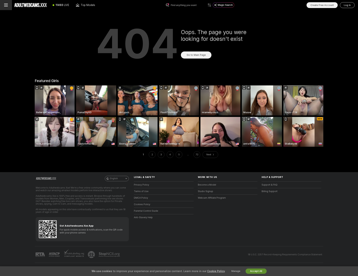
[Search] (209, 5)
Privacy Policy (141, 185)
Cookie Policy (216, 271)
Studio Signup (205, 191)
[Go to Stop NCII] (110, 254)
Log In (347, 5)
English (114, 178)
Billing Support (269, 191)
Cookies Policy (142, 204)
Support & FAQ (269, 185)
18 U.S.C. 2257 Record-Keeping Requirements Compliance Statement (285, 254)
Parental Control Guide (146, 211)
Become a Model (207, 185)
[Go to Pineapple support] (92, 254)
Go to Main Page (196, 55)
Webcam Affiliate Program (212, 198)
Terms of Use (141, 191)
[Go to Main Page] (30, 5)
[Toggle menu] (6, 5)
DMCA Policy (141, 198)
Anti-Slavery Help (143, 217)
